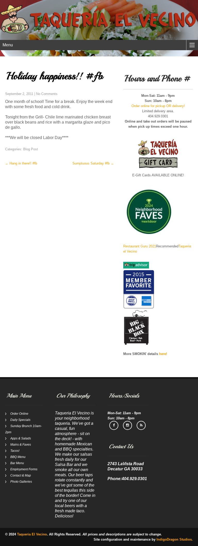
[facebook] (113, 425)
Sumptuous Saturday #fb (93, 163)
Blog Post (30, 149)
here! (163, 354)
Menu (8, 45)
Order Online (19, 413)
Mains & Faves (20, 444)
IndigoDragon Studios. (174, 539)
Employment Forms (23, 469)
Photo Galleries (21, 481)
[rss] (141, 425)
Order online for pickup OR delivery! (158, 106)
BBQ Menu (18, 457)
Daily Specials (20, 420)
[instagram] (127, 425)
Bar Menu (17, 463)
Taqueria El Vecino (32, 534)
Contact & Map (20, 475)
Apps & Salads (20, 438)
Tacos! (14, 451)
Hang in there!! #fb (21, 163)
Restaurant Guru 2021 (139, 246)
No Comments (46, 94)
